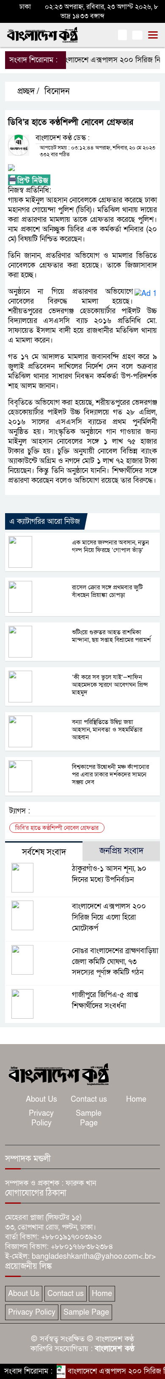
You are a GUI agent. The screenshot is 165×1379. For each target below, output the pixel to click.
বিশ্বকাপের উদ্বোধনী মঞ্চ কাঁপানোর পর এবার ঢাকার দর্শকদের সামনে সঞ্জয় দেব (110, 774)
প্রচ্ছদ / (27, 91)
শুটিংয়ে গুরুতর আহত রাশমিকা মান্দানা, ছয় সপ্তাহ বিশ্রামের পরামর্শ (111, 636)
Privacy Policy (41, 1118)
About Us (41, 1099)
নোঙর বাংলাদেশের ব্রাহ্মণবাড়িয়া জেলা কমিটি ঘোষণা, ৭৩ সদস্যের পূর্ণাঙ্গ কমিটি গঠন (115, 962)
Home (136, 1099)
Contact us (89, 1099)
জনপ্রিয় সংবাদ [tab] (121, 851)
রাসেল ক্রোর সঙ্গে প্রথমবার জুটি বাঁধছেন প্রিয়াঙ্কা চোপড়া (107, 591)
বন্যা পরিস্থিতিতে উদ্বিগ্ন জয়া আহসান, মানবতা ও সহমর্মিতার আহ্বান (107, 729)
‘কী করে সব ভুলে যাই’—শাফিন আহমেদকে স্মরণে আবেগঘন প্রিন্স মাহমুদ (110, 684)
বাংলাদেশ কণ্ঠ (115, 1349)
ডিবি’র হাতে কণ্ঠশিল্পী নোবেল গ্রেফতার (57, 828)
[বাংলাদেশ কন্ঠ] (58, 1073)
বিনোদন (56, 91)
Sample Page (89, 1118)
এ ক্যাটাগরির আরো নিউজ (44, 521)
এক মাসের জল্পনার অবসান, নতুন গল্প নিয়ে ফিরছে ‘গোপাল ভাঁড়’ (110, 546)
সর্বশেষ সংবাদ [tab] (44, 852)
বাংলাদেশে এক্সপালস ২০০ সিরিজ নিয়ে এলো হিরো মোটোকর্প (109, 917)
